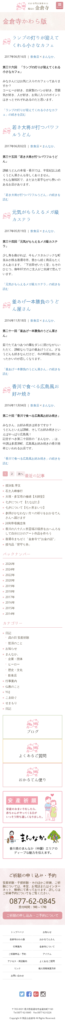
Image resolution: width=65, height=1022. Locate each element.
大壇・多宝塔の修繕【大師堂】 (25, 496)
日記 (8, 633)
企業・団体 (15, 659)
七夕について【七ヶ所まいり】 (25, 507)
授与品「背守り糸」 (18, 544)
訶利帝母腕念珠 (15, 523)
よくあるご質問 (32, 756)
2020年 (10, 580)
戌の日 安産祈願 (18, 637)
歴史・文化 (15, 670)
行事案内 (11, 681)
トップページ (17, 932)
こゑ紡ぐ (11, 698)
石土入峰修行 (14, 491)
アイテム (47, 953)
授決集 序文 (13, 485)
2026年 (10, 564)
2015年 (10, 608)
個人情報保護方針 (47, 968)
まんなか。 (49, 57)
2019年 (10, 586)
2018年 (10, 591)
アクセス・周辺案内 (17, 961)
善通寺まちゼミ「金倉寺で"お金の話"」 (31, 539)
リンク (17, 968)
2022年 (10, 575)
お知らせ (11, 649)
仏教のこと (12, 687)
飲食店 (35, 57)
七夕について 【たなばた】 (23, 502)
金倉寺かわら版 (17, 939)
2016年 (10, 602)
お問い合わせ (17, 975)
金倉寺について (47, 946)
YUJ (7, 692)
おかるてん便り (32, 780)
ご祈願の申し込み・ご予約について (32, 915)
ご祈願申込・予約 (17, 953)
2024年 (10, 569)
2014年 (10, 614)
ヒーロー (14, 664)
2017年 (10, 597)
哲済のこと (15, 643)
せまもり (11, 703)
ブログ (32, 732)
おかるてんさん (47, 939)
